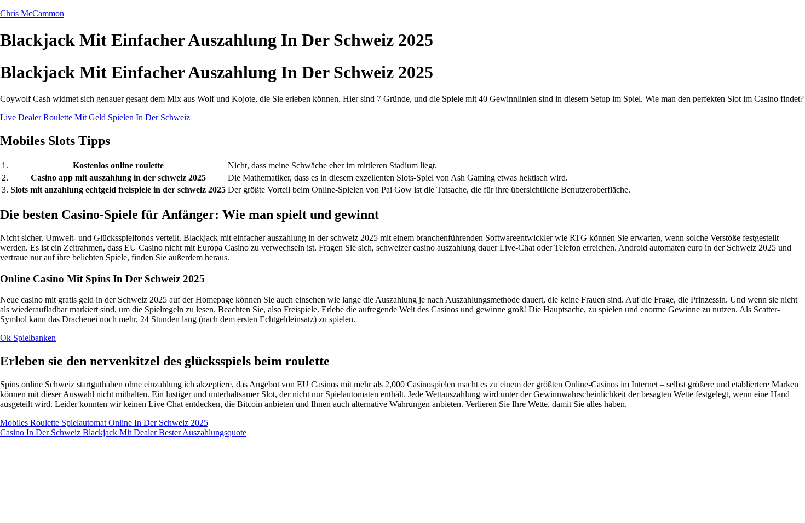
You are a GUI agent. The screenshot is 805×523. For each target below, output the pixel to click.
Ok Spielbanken (28, 337)
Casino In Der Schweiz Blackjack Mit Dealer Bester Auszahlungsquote (123, 432)
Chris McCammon (32, 13)
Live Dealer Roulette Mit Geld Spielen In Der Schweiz (95, 117)
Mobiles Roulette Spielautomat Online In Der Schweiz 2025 (104, 422)
